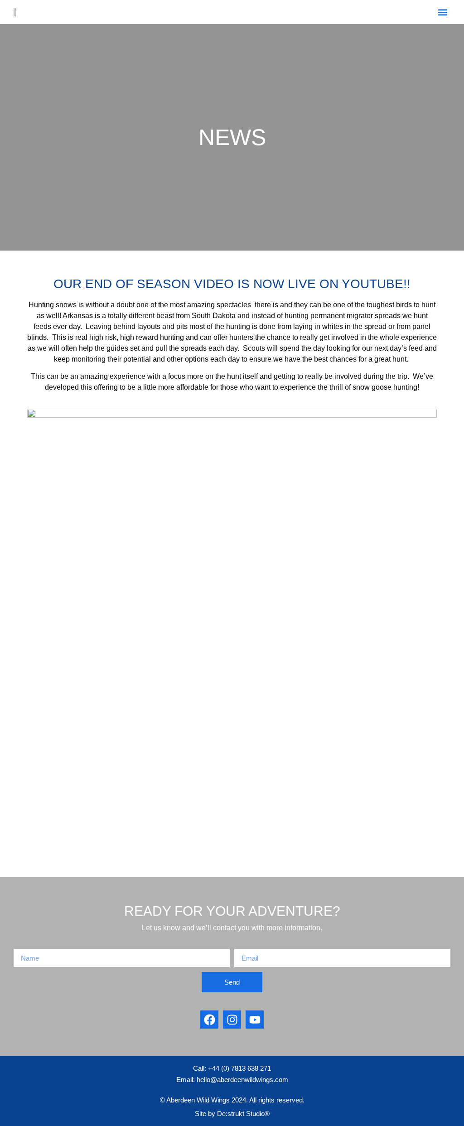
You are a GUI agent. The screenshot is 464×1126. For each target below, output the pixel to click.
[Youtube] (255, 1019)
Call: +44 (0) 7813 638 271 (232, 1068)
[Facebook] (209, 1019)
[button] (442, 12)
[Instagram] (232, 1019)
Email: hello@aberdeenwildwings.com (232, 1079)
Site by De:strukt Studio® (232, 1113)
